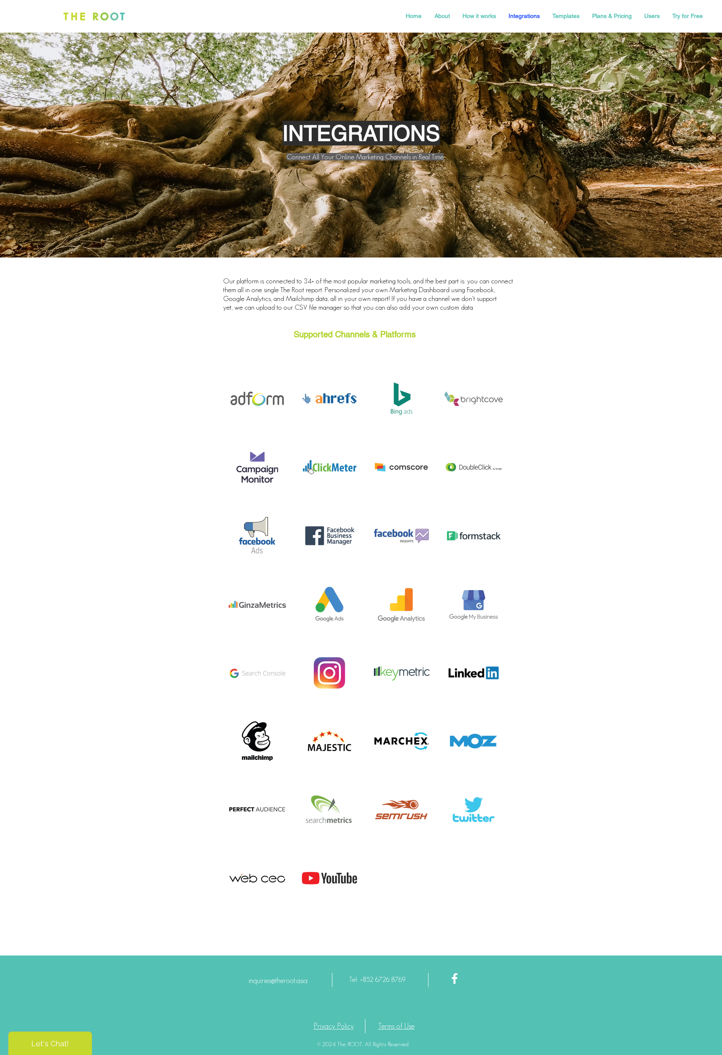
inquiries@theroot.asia (278, 980)
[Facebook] (454, 978)
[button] (257, 399)
